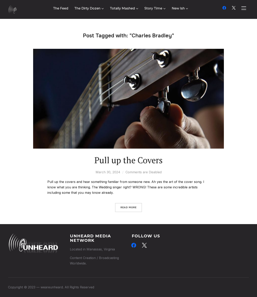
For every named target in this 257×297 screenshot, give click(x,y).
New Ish (178, 8)
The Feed (60, 8)
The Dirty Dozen (87, 8)
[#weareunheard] (33, 236)
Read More (128, 207)
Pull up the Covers (128, 160)
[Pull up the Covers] (128, 51)
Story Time (153, 8)
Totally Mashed (122, 8)
